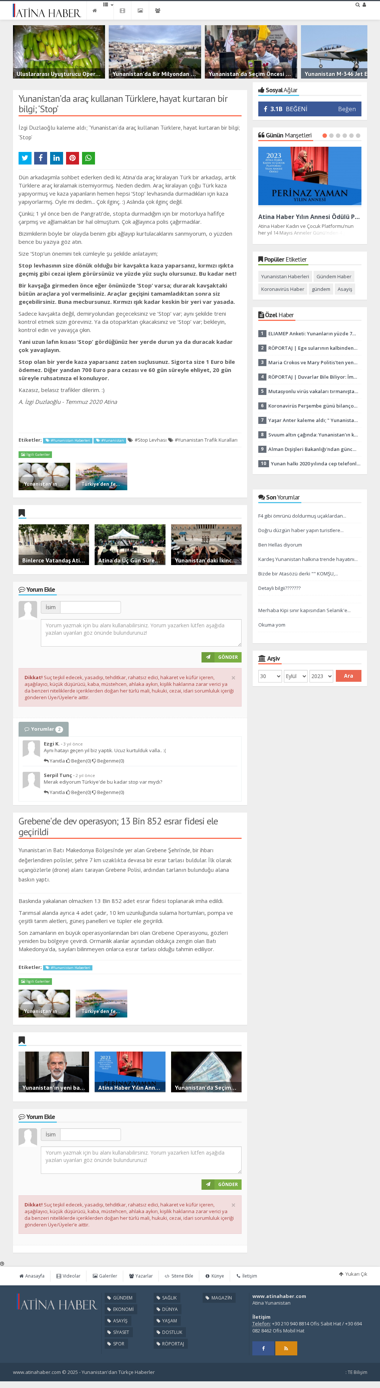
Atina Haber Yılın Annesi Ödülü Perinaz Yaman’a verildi (309, 217)
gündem (321, 289)
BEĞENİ (289, 109)
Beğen (347, 109)
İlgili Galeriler (37, 454)
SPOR (118, 1344)
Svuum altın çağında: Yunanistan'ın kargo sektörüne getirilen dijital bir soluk (313, 434)
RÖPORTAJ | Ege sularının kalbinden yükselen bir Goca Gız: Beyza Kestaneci (313, 348)
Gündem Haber (334, 276)
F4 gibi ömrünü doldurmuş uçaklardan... (302, 515)
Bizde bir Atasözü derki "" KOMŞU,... (298, 573)
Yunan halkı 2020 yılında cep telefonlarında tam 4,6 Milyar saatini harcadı (316, 463)
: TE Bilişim (356, 1372)
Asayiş (345, 289)
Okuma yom (271, 624)
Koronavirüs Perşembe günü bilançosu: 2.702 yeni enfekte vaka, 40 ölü (313, 405)
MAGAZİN (221, 1298)
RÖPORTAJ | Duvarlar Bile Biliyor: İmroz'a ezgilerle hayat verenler (313, 376)
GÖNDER (228, 657)
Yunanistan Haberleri (285, 276)
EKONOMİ (123, 1309)
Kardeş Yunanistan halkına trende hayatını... (308, 559)
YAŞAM (169, 1321)
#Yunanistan (112, 440)
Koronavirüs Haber (282, 289)
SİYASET (120, 1332)
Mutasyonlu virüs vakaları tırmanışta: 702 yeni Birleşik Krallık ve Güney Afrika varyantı (313, 391)
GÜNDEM (122, 1298)
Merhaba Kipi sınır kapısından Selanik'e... (304, 610)
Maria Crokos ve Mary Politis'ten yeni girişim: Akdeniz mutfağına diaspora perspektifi (313, 362)
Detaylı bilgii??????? (279, 588)
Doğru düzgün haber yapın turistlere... (301, 530)
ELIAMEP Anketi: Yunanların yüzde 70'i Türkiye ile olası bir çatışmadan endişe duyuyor (313, 333)
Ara (348, 675)
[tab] (44, 729)
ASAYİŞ (120, 1321)
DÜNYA (169, 1309)
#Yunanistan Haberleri (70, 440)
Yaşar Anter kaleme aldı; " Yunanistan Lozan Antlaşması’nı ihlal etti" (313, 420)
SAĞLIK (169, 1298)
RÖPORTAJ (172, 1344)
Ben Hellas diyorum (280, 544)
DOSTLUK (171, 1332)
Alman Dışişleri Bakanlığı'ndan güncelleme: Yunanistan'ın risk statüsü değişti (313, 449)
